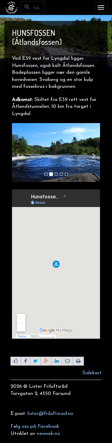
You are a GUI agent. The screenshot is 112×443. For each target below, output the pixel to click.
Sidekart (92, 372)
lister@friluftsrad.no (50, 413)
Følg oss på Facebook (34, 426)
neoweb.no (48, 433)
